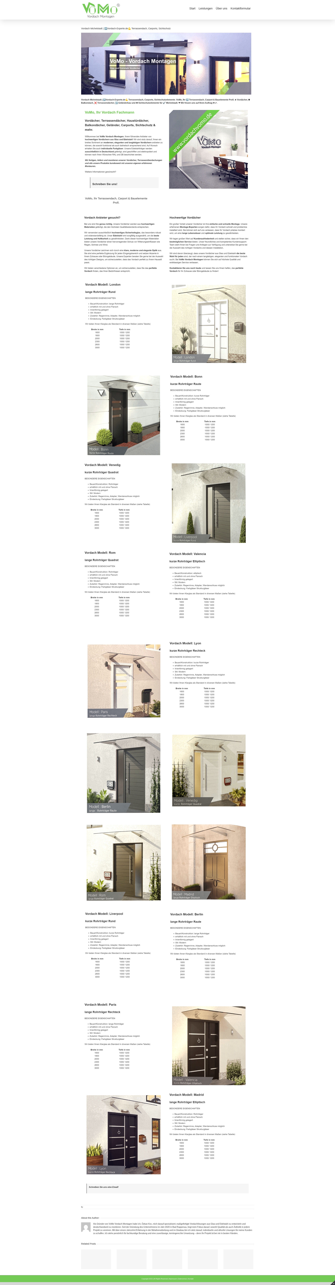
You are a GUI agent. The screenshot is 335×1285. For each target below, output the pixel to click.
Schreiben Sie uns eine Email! (103, 1187)
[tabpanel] (167, 695)
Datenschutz (182, 1279)
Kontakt (190, 1279)
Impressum (173, 1279)
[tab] (116, 200)
